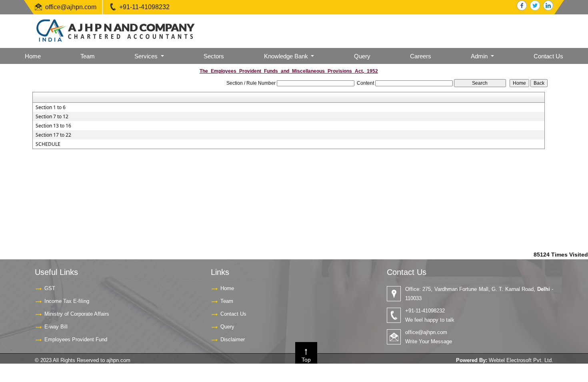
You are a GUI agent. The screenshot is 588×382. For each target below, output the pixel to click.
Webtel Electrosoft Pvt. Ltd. (521, 360)
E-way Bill (56, 327)
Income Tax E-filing (66, 301)
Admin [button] (480, 56)
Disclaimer (232, 339)
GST (49, 288)
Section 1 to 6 (51, 107)
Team (87, 56)
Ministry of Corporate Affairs (76, 314)
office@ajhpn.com (70, 7)
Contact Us (548, 56)
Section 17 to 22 (53, 135)
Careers (420, 56)
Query (362, 56)
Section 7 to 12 (52, 116)
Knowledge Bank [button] (287, 56)
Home (33, 56)
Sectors (214, 56)
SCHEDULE (48, 144)
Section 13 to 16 (53, 126)
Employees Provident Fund (75, 339)
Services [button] (146, 56)
